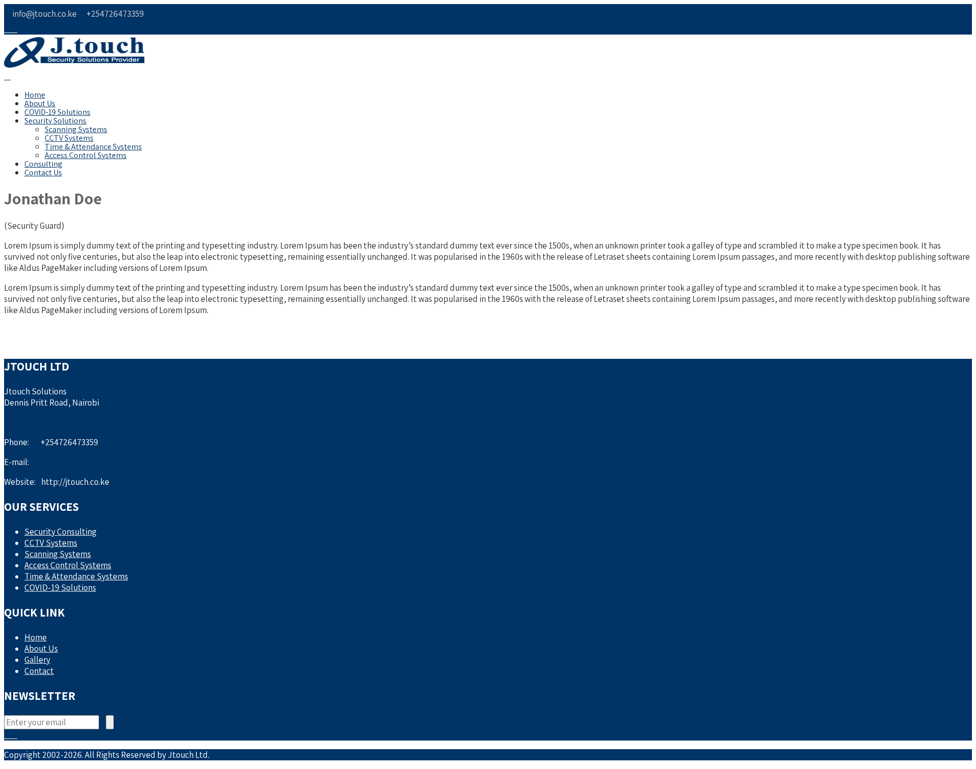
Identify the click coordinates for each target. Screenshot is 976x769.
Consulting (43, 164)
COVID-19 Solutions (57, 112)
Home (34, 94)
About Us (39, 103)
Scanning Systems (76, 129)
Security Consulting (60, 531)
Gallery (37, 659)
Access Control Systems (86, 155)
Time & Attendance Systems (93, 146)
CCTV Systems (69, 138)
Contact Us (43, 172)
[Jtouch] (74, 65)
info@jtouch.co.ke (72, 462)
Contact (39, 670)
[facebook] (7, 29)
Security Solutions (55, 120)
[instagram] (14, 29)
